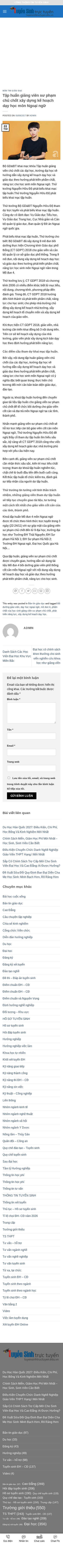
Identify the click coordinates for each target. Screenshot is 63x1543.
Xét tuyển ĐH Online (15, 1324)
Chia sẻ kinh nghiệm (15, 923)
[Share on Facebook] (22, 591)
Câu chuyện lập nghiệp (17, 916)
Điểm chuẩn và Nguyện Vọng (21, 998)
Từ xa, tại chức (12, 1270)
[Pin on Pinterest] (41, 591)
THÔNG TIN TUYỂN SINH (19, 1195)
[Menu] (5, 11)
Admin (33, 115)
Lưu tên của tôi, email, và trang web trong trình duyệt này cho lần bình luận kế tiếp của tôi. (31, 783)
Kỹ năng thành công (15, 1073)
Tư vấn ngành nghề (15, 1249)
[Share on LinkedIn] (47, 591)
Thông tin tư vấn (13, 1188)
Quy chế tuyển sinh (14, 1154)
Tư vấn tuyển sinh (14, 1263)
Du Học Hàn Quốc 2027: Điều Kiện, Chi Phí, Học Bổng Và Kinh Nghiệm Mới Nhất (30, 829)
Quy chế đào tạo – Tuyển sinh (21, 1147)
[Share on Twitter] (28, 591)
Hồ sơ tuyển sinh (13, 1025)
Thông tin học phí (13, 1175)
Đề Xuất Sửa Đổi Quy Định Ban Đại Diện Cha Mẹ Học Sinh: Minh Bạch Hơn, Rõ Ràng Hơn (31, 875)
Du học (7, 944)
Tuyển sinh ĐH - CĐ (39, 1514)
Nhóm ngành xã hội (15, 1120)
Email (11, 745)
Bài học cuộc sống (14, 896)
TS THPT (9, 1236)
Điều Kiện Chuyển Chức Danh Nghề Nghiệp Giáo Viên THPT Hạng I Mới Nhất (30, 852)
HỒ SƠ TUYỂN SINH (16, 1018)
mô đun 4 (45, 607)
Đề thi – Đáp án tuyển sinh (19, 978)
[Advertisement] (31, 51)
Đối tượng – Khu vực (16, 1012)
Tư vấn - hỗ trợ (11, 1519)
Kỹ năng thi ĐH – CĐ (16, 1079)
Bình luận (13, 699)
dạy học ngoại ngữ (30, 607)
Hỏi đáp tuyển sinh (14, 1032)
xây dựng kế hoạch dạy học (32, 614)
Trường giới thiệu (13, 1229)
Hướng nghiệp (12, 1039)
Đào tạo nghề (11, 971)
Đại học (7, 950)
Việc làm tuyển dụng (15, 1317)
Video (6, 1311)
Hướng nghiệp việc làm (17, 1046)
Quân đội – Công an (15, 1141)
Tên (10, 729)
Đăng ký (8, 957)
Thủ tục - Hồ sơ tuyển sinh (21, 1502)
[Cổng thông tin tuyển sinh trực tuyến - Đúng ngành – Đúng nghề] (32, 11)
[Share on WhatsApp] (16, 591)
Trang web (13, 761)
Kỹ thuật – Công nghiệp (17, 1093)
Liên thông (9, 1100)
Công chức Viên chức (16, 930)
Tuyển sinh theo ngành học (19, 1290)
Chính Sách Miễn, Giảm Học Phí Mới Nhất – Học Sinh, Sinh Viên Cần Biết (30, 841)
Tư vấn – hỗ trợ (12, 1243)
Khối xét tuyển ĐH (14, 1059)
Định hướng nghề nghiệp (18, 1005)
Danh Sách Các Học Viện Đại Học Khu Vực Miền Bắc (17, 656)
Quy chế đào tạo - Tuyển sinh (23, 1497)
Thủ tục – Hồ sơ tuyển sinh (19, 1209)
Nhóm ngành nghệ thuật (18, 1113)
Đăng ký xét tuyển (14, 964)
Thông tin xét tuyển (14, 1202)
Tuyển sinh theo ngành (17, 1283)
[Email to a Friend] (35, 591)
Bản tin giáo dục (12, 91)
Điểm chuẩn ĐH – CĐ (16, 984)
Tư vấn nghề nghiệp (15, 1256)
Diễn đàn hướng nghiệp (18, 937)
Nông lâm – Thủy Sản (16, 1134)
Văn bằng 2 (10, 1304)
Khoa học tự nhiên (14, 1052)
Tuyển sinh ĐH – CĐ (15, 1277)
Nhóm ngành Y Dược (16, 1127)
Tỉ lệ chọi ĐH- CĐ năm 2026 (20, 1215)
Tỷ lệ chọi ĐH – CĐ (15, 1297)
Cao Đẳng (9, 910)
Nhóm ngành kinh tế (15, 1107)
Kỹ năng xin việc (13, 1086)
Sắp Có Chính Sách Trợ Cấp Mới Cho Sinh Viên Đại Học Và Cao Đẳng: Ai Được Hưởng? (31, 863)
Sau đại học (10, 1161)
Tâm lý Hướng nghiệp (16, 1168)
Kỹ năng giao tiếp (13, 1066)
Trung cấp (9, 1222)
